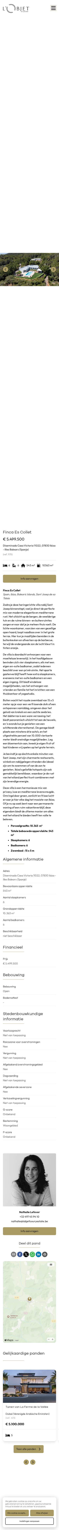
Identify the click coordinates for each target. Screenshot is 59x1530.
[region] (29, 269)
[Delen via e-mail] (13, 1254)
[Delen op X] (26, 1254)
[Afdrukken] (45, 1254)
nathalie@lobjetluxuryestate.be (29, 1221)
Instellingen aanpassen (29, 1521)
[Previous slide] (26, 1462)
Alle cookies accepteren (17, 1513)
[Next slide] (32, 1462)
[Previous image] (5, 269)
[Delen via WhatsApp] (32, 1254)
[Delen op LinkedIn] (38, 1254)
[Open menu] (53, 8)
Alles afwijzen (42, 1513)
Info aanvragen (29, 578)
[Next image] (53, 269)
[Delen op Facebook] (20, 1254)
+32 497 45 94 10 (29, 1216)
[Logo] (16, 8)
